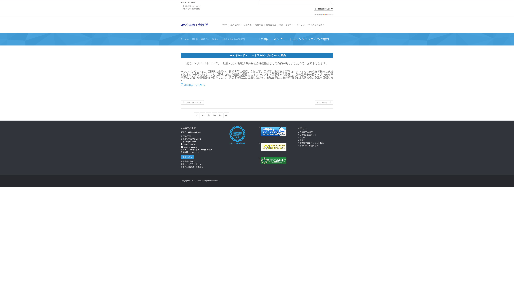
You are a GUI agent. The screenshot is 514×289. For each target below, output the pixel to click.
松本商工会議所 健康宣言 (192, 167)
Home (186, 39)
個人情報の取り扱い (189, 161)
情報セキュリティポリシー (192, 164)
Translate (330, 14)
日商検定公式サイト (308, 135)
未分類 (195, 39)
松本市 (302, 140)
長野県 (302, 137)
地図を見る (187, 157)
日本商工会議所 (306, 132)
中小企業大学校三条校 (309, 145)
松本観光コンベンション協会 (312, 143)
